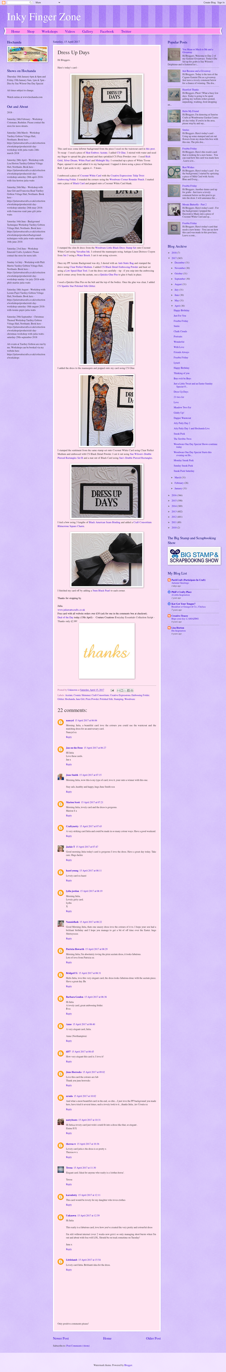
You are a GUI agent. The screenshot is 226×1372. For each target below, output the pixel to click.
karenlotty (71, 1195)
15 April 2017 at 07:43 (91, 826)
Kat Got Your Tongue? (183, 604)
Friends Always (181, 352)
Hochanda (70, 699)
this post (150, 148)
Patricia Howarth (75, 949)
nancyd (70, 720)
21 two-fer (179, 397)
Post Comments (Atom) (78, 1345)
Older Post (153, 1338)
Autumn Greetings (180, 582)
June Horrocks (74, 1072)
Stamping (118, 699)
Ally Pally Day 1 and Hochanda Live (192, 428)
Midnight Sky (102, 160)
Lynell (177, 362)
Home (15, 31)
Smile (177, 326)
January (179, 488)
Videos (70, 31)
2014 (174, 506)
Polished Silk (106, 699)
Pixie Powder (92, 699)
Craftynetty (72, 826)
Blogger (128, 1365)
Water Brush (83, 255)
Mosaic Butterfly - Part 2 (194, 204)
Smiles (185, 129)
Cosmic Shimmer (82, 695)
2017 (174, 258)
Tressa (69, 1167)
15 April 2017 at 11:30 (85, 1167)
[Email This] (118, 690)
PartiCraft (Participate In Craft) (188, 580)
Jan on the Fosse (74, 748)
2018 (174, 252)
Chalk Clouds (180, 331)
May (177, 300)
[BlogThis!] (122, 690)
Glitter (61, 699)
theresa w (71, 1144)
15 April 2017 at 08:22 (91, 921)
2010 (174, 527)
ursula (69, 1096)
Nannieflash (72, 922)
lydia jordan (72, 891)
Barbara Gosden (74, 997)
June (177, 295)
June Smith (72, 775)
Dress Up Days (181, 391)
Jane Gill (80, 699)
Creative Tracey (179, 616)
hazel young (72, 870)
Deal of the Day (65, 617)
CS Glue (121, 152)
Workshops (50, 31)
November (180, 268)
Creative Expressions (120, 695)
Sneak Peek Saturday (184, 471)
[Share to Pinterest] (132, 690)
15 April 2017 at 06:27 (95, 747)
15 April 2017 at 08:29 (96, 949)
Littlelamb (71, 1260)
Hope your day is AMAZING (185, 618)
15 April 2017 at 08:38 (95, 996)
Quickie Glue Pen (109, 274)
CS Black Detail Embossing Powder (120, 267)
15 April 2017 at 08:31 (90, 973)
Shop (30, 31)
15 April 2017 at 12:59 (88, 1215)
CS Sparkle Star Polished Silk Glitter (76, 286)
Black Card (79, 183)
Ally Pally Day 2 (182, 423)
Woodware (129, 699)
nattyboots (71, 1120)
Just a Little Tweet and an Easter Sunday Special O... (193, 385)
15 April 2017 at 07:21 (92, 802)
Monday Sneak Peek (184, 460)
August (178, 284)
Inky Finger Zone (44, 16)
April (177, 305)
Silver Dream (70, 160)
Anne (69, 1024)
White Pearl (85, 160)
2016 (174, 495)
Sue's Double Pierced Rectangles (135, 457)
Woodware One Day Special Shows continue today (195, 445)
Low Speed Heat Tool (76, 270)
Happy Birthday (181, 310)
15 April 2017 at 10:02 (85, 1096)
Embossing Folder (140, 695)
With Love (179, 347)
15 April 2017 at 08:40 (84, 1024)
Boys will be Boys (182, 378)
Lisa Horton (177, 628)
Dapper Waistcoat (182, 418)
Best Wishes (188, 167)
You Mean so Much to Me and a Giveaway (197, 51)
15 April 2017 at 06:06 (86, 720)
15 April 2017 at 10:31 (89, 1119)
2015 (174, 500)
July (177, 289)
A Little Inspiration (180, 594)
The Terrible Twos (182, 438)
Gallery (87, 31)
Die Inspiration (178, 630)
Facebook (107, 31)
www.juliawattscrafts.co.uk (71, 609)
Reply (69, 737)
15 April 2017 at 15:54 (89, 1259)
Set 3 (65, 255)
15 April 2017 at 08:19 (91, 891)
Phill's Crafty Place (181, 592)
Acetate (69, 695)
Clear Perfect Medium (81, 267)
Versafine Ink (83, 251)
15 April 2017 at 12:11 (89, 1195)
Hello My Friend (190, 111)
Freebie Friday (189, 148)
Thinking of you (181, 373)
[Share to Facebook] (128, 690)
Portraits (178, 336)
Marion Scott (73, 802)
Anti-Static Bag (126, 263)
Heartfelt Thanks (190, 89)
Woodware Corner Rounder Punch (126, 179)
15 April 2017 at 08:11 (90, 870)
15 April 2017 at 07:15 (90, 775)
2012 (174, 516)
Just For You (180, 315)
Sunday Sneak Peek (183, 465)
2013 (174, 511)
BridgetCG (72, 973)
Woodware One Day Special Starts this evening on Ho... (193, 453)
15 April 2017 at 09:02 (94, 1072)
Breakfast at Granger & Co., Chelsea (188, 606)
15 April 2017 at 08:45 (83, 1051)
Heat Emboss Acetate (96, 152)
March (178, 477)
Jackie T (70, 847)
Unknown (71, 1215)
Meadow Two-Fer (182, 407)
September (180, 278)
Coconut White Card (90, 175)
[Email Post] (112, 689)
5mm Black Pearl (101, 590)
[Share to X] (125, 690)
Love (176, 402)
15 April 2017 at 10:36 (88, 1143)
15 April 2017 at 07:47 (87, 846)
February (179, 483)
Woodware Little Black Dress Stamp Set (115, 247)
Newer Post (61, 1338)
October (179, 273)
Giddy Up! (179, 412)
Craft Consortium (100, 695)
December (180, 262)
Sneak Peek (179, 433)
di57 (68, 1051)
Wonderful (179, 341)
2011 (174, 522)
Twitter (126, 31)
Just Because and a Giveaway (196, 71)
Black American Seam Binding (104, 522)
